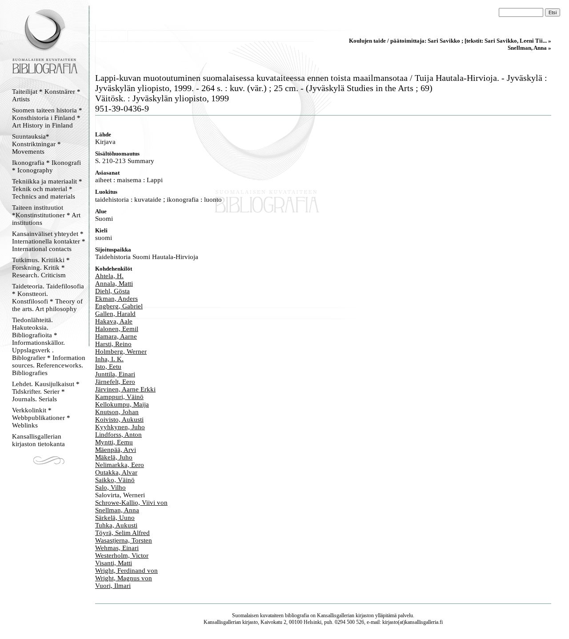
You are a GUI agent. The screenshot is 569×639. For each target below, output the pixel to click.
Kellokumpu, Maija (122, 404)
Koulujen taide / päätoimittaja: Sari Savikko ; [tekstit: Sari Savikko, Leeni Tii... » (450, 40)
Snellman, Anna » (529, 47)
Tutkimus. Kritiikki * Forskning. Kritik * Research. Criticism (41, 267)
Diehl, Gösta (112, 291)
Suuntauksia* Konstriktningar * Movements (36, 144)
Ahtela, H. (109, 276)
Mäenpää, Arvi (115, 449)
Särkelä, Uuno (115, 517)
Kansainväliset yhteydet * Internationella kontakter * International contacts (48, 241)
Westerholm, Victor (121, 555)
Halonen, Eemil (116, 328)
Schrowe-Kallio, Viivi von (131, 502)
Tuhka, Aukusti (116, 525)
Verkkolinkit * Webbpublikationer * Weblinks (41, 418)
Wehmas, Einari (117, 547)
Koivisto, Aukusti (119, 419)
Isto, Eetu (108, 366)
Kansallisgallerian (335, 615)
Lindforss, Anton (118, 434)
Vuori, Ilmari (113, 585)
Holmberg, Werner (121, 351)
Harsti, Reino (113, 343)
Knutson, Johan (117, 411)
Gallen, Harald (115, 313)
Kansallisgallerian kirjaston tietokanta (38, 440)
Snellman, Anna (117, 510)
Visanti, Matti (113, 563)
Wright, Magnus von (123, 578)
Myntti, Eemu (114, 442)
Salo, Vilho (110, 487)
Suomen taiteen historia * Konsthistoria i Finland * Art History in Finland (47, 118)
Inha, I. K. (109, 359)
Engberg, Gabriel (119, 306)
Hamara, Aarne (116, 336)
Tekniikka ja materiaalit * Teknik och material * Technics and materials (47, 189)
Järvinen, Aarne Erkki (125, 389)
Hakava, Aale (113, 321)
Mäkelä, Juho (113, 457)
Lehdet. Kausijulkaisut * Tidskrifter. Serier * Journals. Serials (46, 391)
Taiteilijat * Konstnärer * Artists (46, 95)
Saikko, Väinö (115, 479)
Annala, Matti (114, 283)
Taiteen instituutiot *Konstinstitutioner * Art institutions (46, 215)
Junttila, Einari (115, 374)
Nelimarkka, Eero (119, 464)
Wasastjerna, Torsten (123, 540)
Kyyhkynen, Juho (120, 427)
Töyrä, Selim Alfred (122, 532)
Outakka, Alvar (116, 472)
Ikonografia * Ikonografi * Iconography (46, 166)
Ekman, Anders (116, 298)
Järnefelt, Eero (115, 381)
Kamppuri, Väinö (119, 396)
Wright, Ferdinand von (126, 570)
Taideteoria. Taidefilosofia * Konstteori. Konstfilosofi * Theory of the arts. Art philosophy (48, 297)
